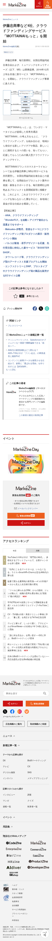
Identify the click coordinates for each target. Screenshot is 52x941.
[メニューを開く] (4, 4)
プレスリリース (15, 325)
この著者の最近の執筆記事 (31, 415)
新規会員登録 (27, 515)
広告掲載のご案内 (14, 723)
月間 (37, 550)
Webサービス (8, 52)
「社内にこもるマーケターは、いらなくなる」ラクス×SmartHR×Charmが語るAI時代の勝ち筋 (28, 572)
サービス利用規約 (19, 909)
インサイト (8, 778)
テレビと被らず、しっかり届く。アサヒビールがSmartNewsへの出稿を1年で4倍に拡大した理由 (28, 626)
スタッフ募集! (17, 893)
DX (4, 760)
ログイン (27, 523)
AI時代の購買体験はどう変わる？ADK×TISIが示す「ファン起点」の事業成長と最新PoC (26, 353)
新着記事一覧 (10, 745)
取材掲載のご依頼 (38, 723)
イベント (7, 817)
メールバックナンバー (28, 508)
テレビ (6, 766)
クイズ (30, 800)
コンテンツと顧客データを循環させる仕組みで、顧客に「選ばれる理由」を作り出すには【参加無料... (26, 363)
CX (28, 766)
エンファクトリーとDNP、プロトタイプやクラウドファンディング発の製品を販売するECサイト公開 (26, 271)
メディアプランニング (37, 778)
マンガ (6, 800)
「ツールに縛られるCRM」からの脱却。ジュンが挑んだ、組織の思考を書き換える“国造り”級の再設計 (28, 593)
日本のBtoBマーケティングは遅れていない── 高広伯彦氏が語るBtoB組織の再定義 (28, 658)
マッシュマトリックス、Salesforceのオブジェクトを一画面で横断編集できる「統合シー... (27, 342)
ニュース (7, 735)
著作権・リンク (18, 889)
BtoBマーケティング (36, 760)
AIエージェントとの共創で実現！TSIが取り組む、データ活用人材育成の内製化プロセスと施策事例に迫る (28, 647)
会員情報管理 (17, 897)
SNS (29, 772)
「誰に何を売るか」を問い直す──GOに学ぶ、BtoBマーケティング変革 (27, 637)
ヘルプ (14, 885)
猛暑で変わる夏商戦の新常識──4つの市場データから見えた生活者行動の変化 (28, 583)
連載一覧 (7, 806)
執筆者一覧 (32, 806)
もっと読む (11, 369)
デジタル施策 (9, 772)
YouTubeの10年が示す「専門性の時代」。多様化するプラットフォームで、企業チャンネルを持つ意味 (28, 560)
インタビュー (9, 794)
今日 (14, 550)
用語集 (6, 826)
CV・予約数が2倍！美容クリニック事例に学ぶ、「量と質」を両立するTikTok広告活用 (28, 616)
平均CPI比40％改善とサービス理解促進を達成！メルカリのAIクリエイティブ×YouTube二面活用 (28, 605)
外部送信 (15, 920)
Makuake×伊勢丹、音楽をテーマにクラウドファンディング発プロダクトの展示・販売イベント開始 (26, 233)
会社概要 (15, 905)
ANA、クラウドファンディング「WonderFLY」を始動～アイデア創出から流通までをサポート (25, 220)
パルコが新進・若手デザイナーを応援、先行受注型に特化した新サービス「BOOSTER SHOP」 (26, 247)
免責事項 (15, 901)
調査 (29, 794)
